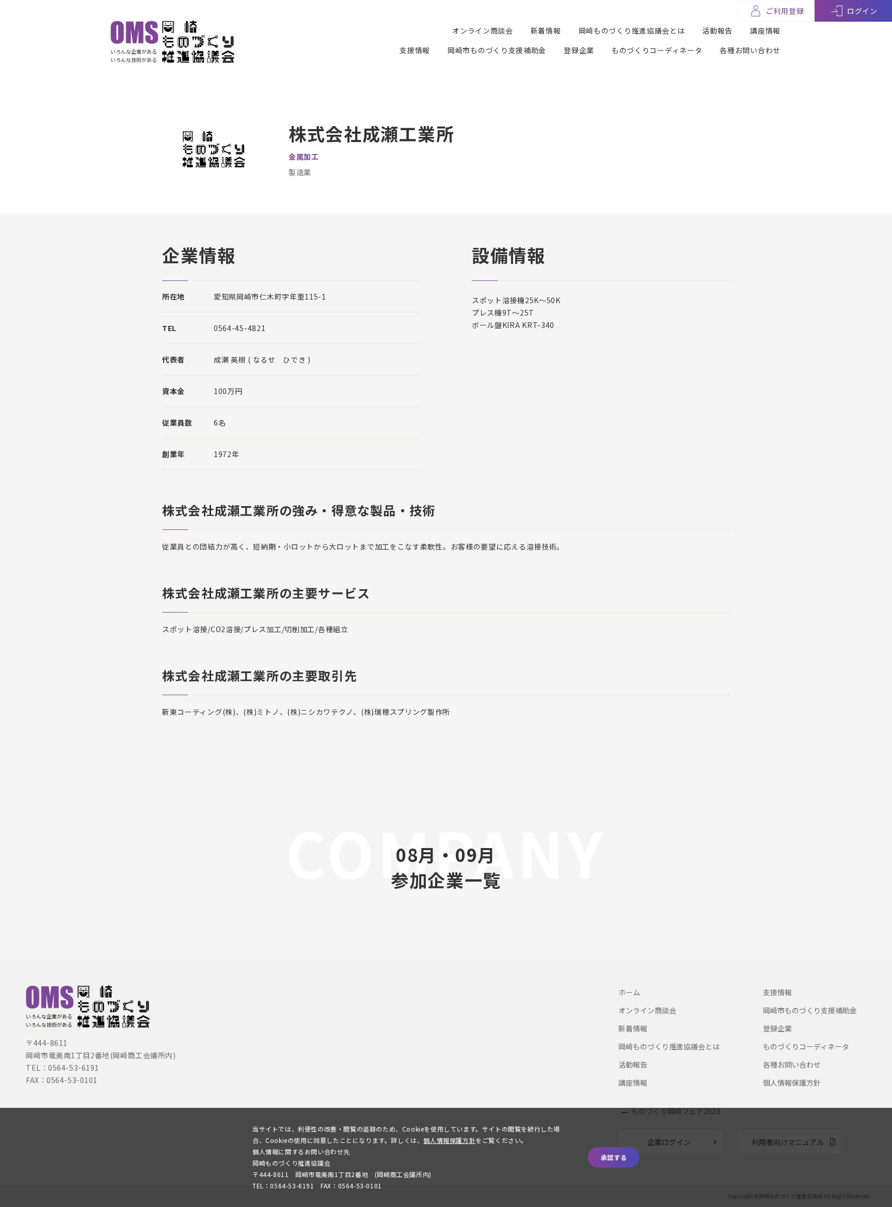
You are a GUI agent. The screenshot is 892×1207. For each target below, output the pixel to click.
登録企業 (579, 50)
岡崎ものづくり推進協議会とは (632, 30)
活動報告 (717, 30)
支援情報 (415, 50)
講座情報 (765, 30)
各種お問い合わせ (750, 50)
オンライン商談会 (482, 30)
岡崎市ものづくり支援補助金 (497, 50)
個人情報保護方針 (792, 1082)
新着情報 (546, 30)
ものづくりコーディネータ (657, 50)
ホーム (629, 992)
